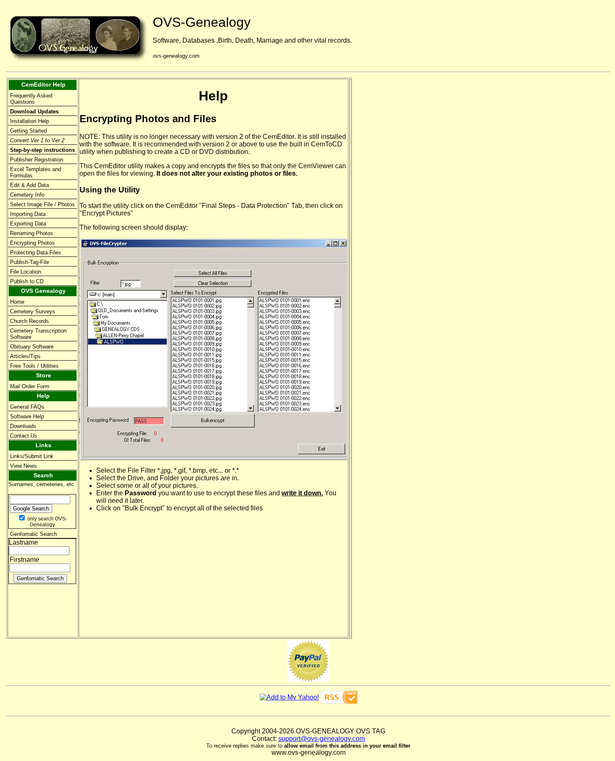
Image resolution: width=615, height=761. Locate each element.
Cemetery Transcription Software (38, 334)
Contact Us (23, 436)
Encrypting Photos (32, 243)
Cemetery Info (27, 195)
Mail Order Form (29, 386)
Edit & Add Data (29, 185)
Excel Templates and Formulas (35, 172)
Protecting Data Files (35, 252)
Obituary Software (32, 346)
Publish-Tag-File (29, 262)
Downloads (23, 426)
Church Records (29, 321)
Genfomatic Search (33, 534)
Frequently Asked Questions (31, 98)
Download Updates (34, 111)
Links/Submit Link (32, 456)
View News (23, 466)
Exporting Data (28, 223)
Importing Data (28, 214)
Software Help (27, 416)
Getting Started (28, 131)
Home (17, 302)
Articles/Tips (25, 356)
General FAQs (27, 407)
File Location (25, 272)
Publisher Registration (36, 159)
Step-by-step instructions (42, 150)
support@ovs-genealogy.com (321, 738)
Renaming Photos (31, 233)
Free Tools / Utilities (34, 366)
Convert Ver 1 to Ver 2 (37, 140)
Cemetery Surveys (32, 311)
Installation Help (29, 121)
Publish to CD (27, 281)
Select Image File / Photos (42, 204)
